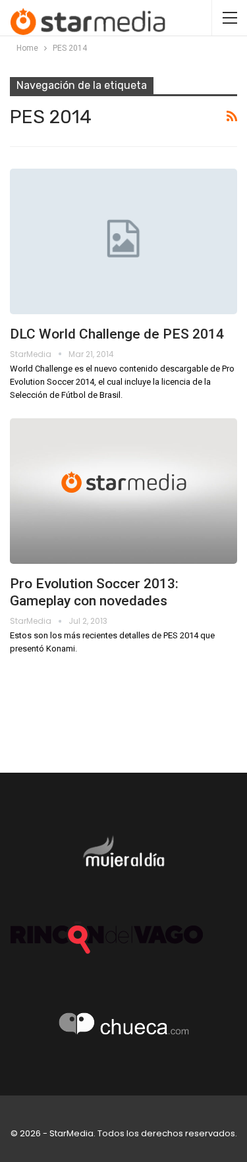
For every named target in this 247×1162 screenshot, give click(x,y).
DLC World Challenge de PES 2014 (117, 334)
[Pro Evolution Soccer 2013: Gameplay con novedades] (123, 491)
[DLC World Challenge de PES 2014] (123, 241)
